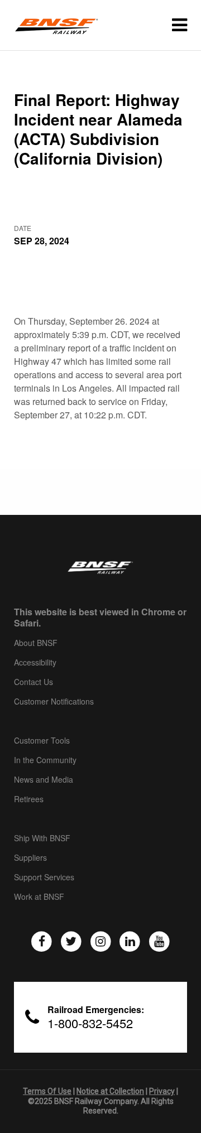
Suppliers (30, 858)
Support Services (44, 877)
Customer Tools (42, 741)
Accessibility (35, 663)
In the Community (45, 760)
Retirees (29, 799)
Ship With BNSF (42, 838)
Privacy (162, 1091)
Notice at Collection (110, 1091)
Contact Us (33, 682)
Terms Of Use (47, 1091)
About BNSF (36, 643)
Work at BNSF (39, 897)
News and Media (43, 780)
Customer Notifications (54, 702)
